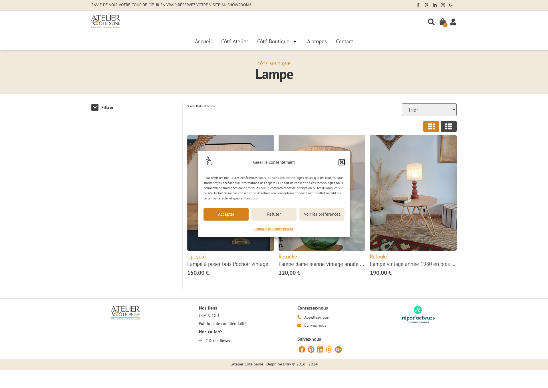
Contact (344, 41)
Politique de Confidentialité (274, 228)
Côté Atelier (234, 41)
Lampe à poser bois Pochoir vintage (227, 263)
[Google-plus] (338, 349)
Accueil (203, 41)
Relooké (288, 256)
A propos (317, 41)
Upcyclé (196, 256)
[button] (341, 162)
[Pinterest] (311, 349)
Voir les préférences (322, 214)
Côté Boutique (273, 41)
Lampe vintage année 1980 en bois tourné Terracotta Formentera (444, 263)
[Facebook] (302, 349)
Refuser (274, 214)
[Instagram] (329, 349)
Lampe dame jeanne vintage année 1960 (325, 263)
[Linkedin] (320, 349)
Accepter (226, 214)
